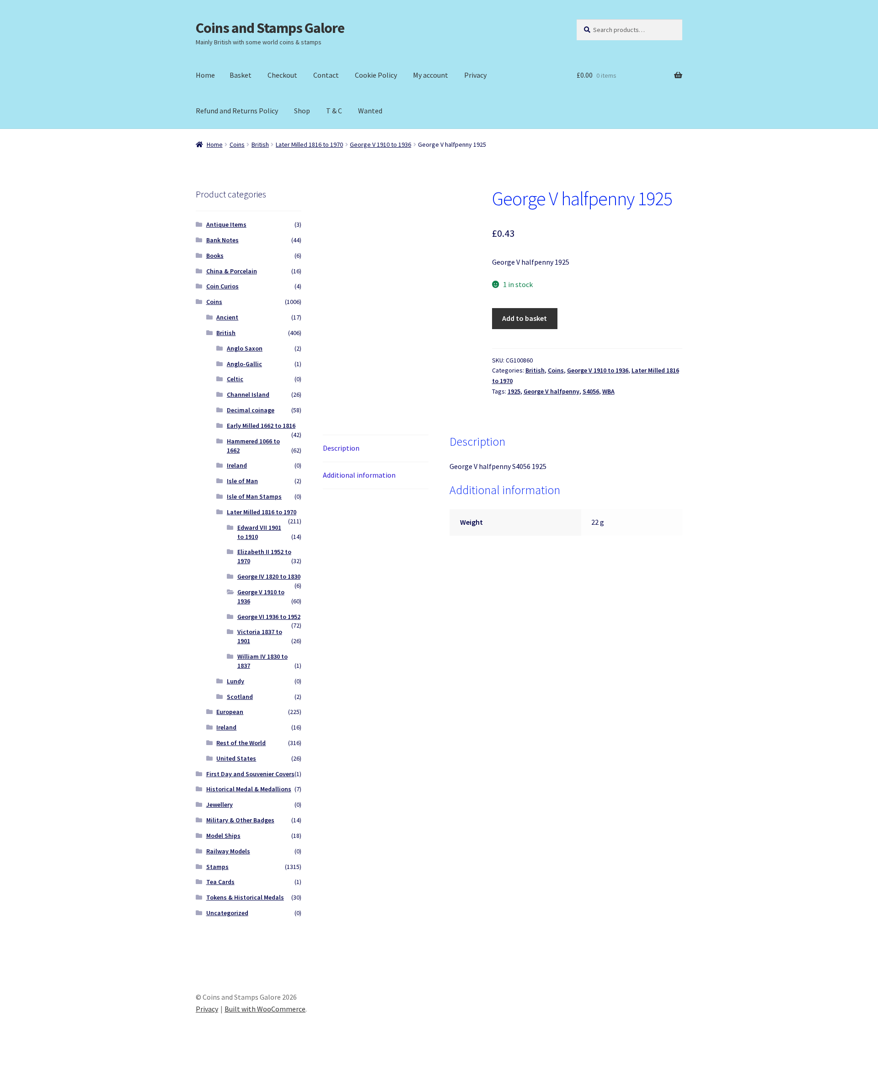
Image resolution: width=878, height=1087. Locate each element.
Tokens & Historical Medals (245, 897)
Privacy (475, 75)
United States (236, 758)
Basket (241, 75)
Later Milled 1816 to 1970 (309, 144)
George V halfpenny (551, 391)
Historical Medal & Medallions (248, 789)
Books (215, 255)
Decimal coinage (250, 410)
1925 (514, 391)
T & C (334, 110)
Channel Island (248, 394)
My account (430, 75)
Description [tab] (341, 448)
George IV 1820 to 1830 (268, 576)
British (260, 144)
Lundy (235, 681)
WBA (608, 391)
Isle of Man (242, 481)
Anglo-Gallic (244, 364)
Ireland (237, 465)
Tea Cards (220, 882)
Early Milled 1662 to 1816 (261, 425)
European (229, 712)
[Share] (54, 1069)
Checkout (282, 75)
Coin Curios (222, 286)
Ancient (227, 317)
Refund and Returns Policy (237, 110)
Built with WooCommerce (265, 1008)
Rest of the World (241, 743)
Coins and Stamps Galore (270, 28)
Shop (302, 110)
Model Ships (223, 835)
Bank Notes (222, 240)
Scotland (240, 697)
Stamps (217, 867)
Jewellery (219, 804)
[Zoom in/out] (10, 1069)
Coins (237, 144)
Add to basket (524, 318)
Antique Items (226, 224)
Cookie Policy (376, 75)
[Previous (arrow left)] (10, 1082)
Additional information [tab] (359, 475)
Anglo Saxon (244, 348)
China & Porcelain (231, 271)
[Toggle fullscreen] (32, 1069)
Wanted (370, 110)
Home (205, 75)
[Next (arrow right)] (32, 1082)
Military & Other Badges (240, 820)
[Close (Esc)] (76, 1069)
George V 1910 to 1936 (380, 144)
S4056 (591, 391)
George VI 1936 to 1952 (268, 617)
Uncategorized (227, 913)
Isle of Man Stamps (254, 496)
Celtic (235, 379)
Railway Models (228, 851)
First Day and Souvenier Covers (250, 774)
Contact (326, 75)
